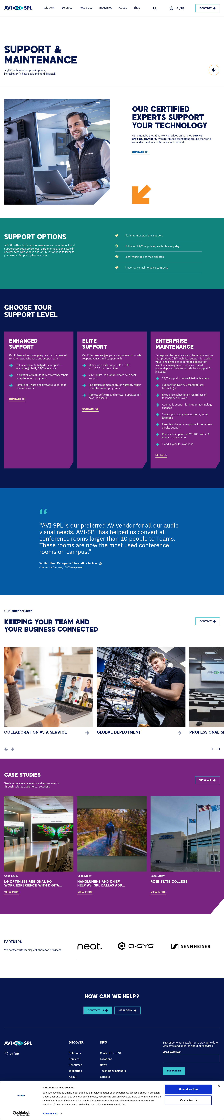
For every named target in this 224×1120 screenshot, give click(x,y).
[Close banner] (219, 1086)
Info (103, 1042)
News (103, 1065)
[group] (48, 691)
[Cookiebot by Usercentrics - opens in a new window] (21, 1113)
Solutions (49, 8)
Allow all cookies (188, 1089)
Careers (105, 1076)
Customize (186, 1100)
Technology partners (113, 1070)
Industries (105, 8)
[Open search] (155, 8)
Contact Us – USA (111, 1053)
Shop (137, 8)
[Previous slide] (6, 749)
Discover (76, 1042)
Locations (106, 1059)
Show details (50, 1113)
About (123, 8)
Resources (86, 8)
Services (67, 8)
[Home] (18, 8)
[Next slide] (12, 749)
